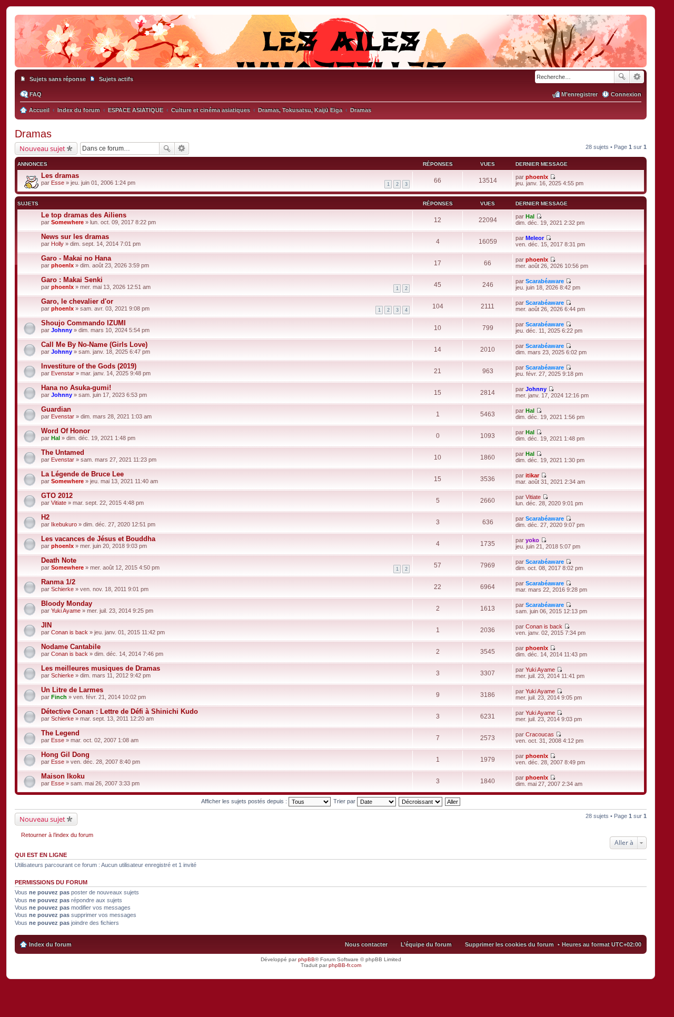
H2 (45, 517)
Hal (530, 216)
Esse (57, 183)
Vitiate (58, 503)
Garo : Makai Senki (72, 280)
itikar (532, 475)
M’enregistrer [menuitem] (579, 94)
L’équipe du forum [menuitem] (426, 944)
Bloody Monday (66, 603)
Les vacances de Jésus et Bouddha (98, 539)
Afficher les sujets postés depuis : (245, 801)
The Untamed (62, 452)
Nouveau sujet (42, 148)
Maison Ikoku (63, 776)
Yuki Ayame (66, 610)
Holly (57, 244)
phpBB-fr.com (345, 965)
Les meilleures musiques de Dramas (100, 668)
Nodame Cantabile (71, 647)
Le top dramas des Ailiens (83, 215)
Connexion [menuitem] (626, 94)
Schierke (62, 589)
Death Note (58, 560)
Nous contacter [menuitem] (366, 944)
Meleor (535, 238)
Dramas (33, 133)
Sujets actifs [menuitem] (116, 79)
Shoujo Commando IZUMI (83, 323)
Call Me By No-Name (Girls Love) (94, 344)
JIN (46, 625)
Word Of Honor (65, 431)
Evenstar (62, 373)
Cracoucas (540, 734)
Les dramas (60, 176)
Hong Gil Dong (65, 755)
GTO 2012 (57, 496)
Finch (59, 697)
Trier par (345, 801)
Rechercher (622, 77)
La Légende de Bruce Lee (82, 474)
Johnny (61, 330)
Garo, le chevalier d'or (77, 301)
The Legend (60, 733)
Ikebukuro (64, 524)
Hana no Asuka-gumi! (76, 388)
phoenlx (537, 177)
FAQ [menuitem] (35, 94)
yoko (532, 540)
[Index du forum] (330, 56)
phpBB (306, 959)
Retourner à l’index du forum (57, 835)
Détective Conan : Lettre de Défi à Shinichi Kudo (119, 711)
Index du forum (50, 944)
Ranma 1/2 (58, 582)
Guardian (56, 409)
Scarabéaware (545, 281)
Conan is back (69, 632)
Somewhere (67, 222)
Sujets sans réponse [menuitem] (57, 79)
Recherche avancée (637, 77)
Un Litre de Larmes (72, 690)
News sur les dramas (75, 237)
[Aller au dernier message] (553, 177)
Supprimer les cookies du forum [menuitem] (509, 944)
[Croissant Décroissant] (421, 801)
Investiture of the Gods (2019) (88, 366)
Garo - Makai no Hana (76, 258)
